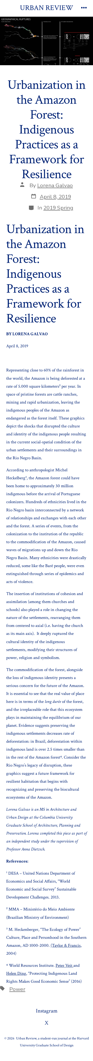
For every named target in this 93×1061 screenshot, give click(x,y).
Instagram (46, 1010)
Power (17, 989)
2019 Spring (58, 207)
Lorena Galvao (55, 185)
